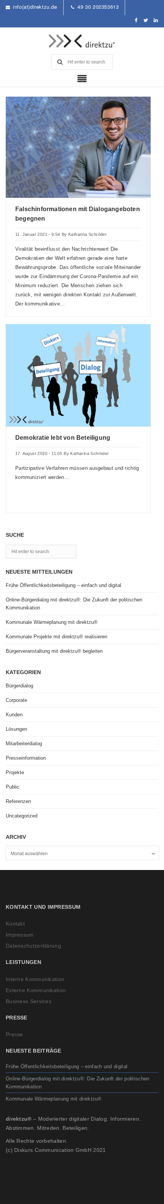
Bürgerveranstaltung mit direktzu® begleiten (54, 651)
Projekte (15, 772)
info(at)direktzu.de (35, 6)
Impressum (20, 935)
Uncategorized (21, 816)
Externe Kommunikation (36, 990)
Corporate (16, 700)
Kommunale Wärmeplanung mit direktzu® (52, 622)
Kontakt (15, 924)
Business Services (28, 1001)
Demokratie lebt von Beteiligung (62, 437)
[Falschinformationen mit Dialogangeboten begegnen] (78, 147)
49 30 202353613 (98, 6)
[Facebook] (136, 20)
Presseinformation (26, 758)
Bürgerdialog (19, 686)
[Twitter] (145, 20)
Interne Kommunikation (35, 979)
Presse (14, 1034)
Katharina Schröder (87, 234)
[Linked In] (156, 20)
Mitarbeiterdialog (24, 743)
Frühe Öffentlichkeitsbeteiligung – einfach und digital (63, 585)
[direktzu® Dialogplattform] (82, 41)
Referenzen (18, 801)
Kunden (14, 714)
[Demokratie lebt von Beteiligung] (78, 375)
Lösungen (16, 729)
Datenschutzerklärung (33, 946)
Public (12, 787)
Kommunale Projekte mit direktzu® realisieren (56, 636)
